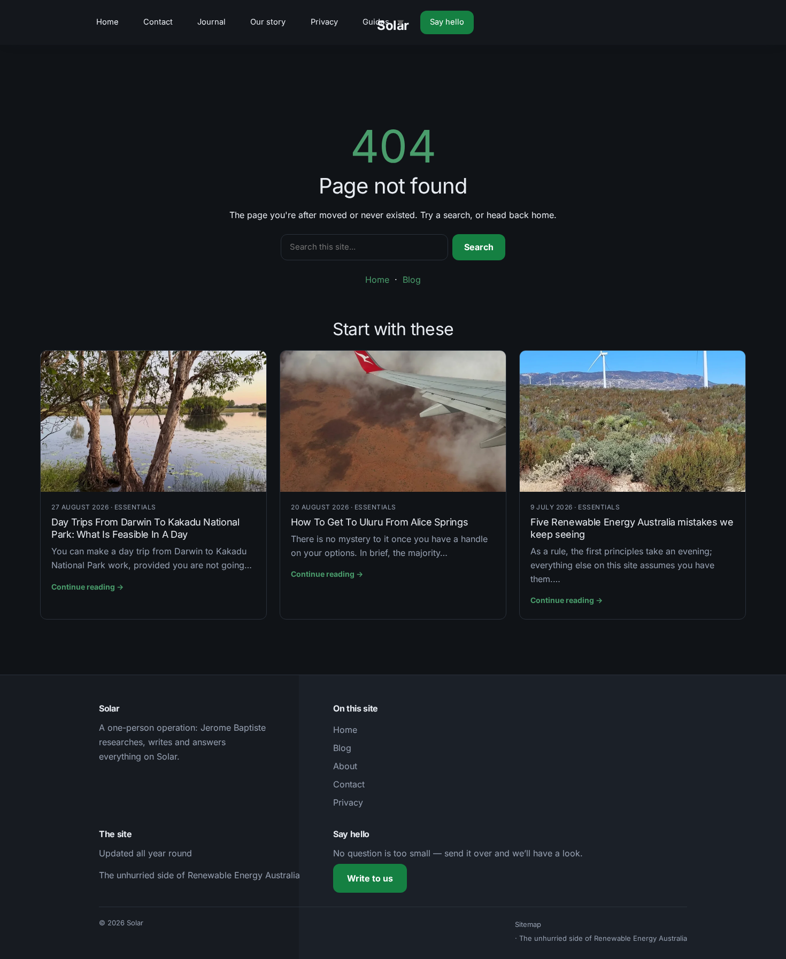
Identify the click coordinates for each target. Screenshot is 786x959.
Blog (412, 279)
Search (479, 247)
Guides (376, 22)
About (345, 766)
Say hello (447, 22)
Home (107, 22)
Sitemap (528, 924)
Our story (268, 22)
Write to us (370, 878)
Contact (158, 22)
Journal (211, 22)
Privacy (324, 22)
